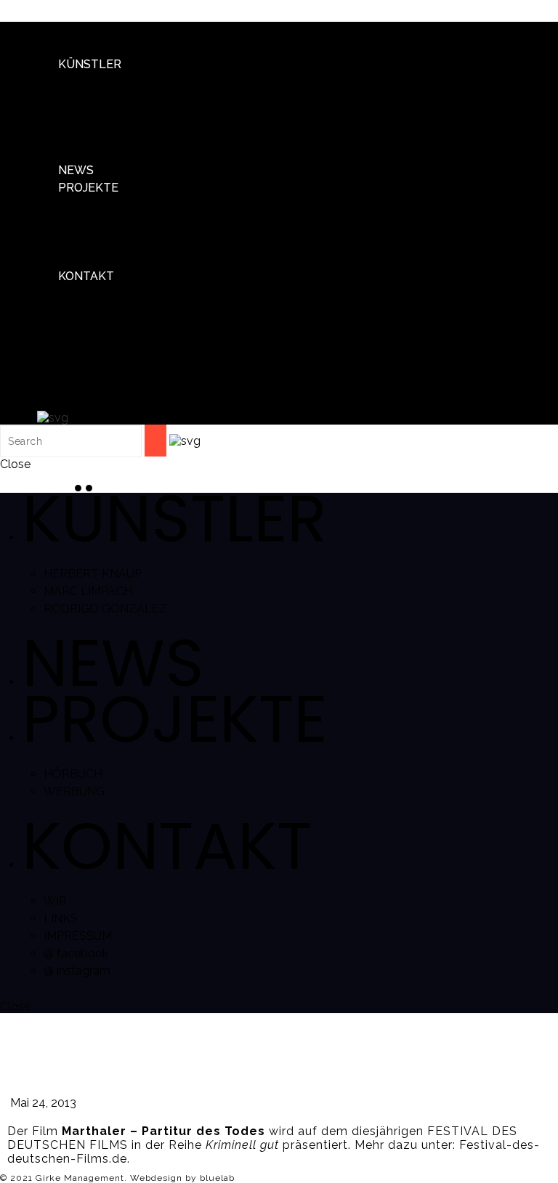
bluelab (217, 1178)
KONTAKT (86, 276)
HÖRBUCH (109, 223)
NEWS (76, 170)
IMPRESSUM (114, 346)
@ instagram (113, 381)
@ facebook (112, 364)
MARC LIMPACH (124, 117)
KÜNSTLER (89, 64)
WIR (91, 312)
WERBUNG (110, 240)
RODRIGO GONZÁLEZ (141, 135)
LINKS (97, 329)
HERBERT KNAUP (129, 100)
